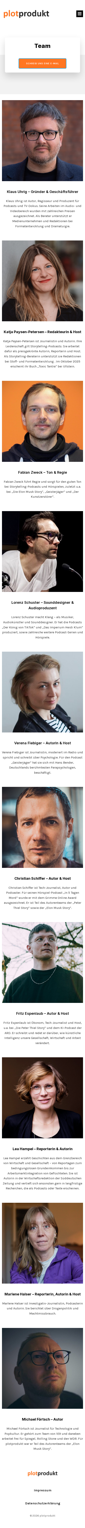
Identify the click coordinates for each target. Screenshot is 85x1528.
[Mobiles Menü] (79, 13)
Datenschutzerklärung (42, 1503)
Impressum (42, 1490)
